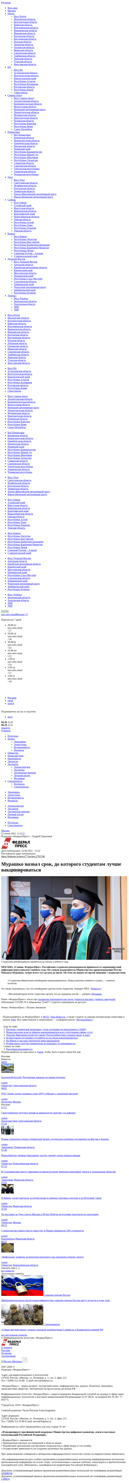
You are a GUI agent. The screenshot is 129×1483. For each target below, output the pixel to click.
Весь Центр (20, 16)
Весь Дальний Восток (25, 261)
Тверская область (23, 58)
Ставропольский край (25, 256)
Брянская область (23, 25)
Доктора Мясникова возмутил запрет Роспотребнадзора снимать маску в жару (48, 1035)
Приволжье (14, 132)
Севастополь (21, 92)
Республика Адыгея (24, 81)
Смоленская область (25, 53)
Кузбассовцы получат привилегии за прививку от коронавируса (40, 1043)
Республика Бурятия (25, 292)
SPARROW (6, 1473)
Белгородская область (25, 22)
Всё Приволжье (22, 135)
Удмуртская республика (26, 168)
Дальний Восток (16, 259)
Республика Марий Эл (26, 154)
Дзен (13, 1019)
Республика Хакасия (25, 228)
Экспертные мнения (25, 772)
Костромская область (25, 39)
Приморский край (23, 276)
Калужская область (24, 36)
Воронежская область (25, 30)
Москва (12, 10)
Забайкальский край (25, 290)
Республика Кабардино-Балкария (32, 245)
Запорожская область (25, 301)
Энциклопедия (22, 767)
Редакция (6, 1353)
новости (5, 728)
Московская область (24, 19)
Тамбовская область (24, 56)
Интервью (19, 778)
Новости (96, 988)
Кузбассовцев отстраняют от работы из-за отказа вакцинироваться (42, 1038)
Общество (13, 753)
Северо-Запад (15, 95)
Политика (13, 736)
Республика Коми (23, 126)
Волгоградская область (26, 75)
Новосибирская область (26, 216)
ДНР (16, 309)
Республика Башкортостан (28, 151)
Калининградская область (28, 103)
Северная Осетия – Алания (28, 253)
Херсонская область (24, 304)
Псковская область (24, 120)
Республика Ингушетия (26, 242)
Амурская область (23, 264)
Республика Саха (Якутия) (28, 278)
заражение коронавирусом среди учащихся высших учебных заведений (76, 999)
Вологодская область (25, 106)
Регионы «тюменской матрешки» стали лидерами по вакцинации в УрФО (46, 1029)
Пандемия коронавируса (19, 1049)
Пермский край (22, 149)
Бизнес (11, 739)
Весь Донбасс (21, 298)
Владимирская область (26, 27)
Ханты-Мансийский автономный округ (35, 194)
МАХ (46, 1017)
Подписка (19, 784)
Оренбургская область (26, 143)
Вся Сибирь (20, 202)
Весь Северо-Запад (24, 98)
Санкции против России (57, 1295)
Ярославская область (25, 64)
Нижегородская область (26, 140)
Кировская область (24, 137)
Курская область (22, 41)
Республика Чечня (24, 250)
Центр (11, 13)
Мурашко (97, 994)
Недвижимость (22, 747)
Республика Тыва (23, 225)
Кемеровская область (25, 211)
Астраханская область (25, 72)
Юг (9, 67)
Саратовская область (25, 166)
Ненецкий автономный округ (30, 109)
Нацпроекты (14, 758)
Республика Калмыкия (26, 84)
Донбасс (12, 295)
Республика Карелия (25, 123)
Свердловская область (26, 182)
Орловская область (24, 47)
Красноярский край (24, 214)
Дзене (40, 1052)
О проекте (6, 1347)
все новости (7, 1270)
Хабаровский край (24, 284)
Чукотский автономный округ (30, 287)
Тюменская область (24, 191)
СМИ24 (5, 1479)
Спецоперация (52, 1324)
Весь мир (12, 8)
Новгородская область (26, 118)
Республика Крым (23, 89)
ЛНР (16, 307)
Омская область (22, 219)
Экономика (20, 741)
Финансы (19, 750)
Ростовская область (24, 87)
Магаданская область (25, 273)
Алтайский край (22, 205)
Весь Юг (18, 70)
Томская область (22, 230)
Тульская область (23, 61)
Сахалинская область (25, 281)
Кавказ (11, 233)
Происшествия (15, 755)
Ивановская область (24, 33)
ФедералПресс (84, 1019)
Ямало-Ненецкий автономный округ (33, 197)
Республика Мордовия (26, 157)
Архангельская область (26, 101)
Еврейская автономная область (30, 267)
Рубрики (6, 730)
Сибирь (12, 199)
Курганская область (24, 188)
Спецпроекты (15, 781)
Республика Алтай (24, 222)
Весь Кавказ (20, 236)
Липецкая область (23, 44)
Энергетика (20, 744)
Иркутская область (24, 208)
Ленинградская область (26, 112)
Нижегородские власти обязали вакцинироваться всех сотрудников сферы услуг (49, 1032)
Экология (13, 761)
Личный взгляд (22, 775)
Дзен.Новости (57, 1017)
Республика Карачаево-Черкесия (31, 247)
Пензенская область (24, 146)
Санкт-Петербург (23, 129)
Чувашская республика (26, 174)
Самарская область (24, 163)
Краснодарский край (25, 78)
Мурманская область (25, 115)
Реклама (12, 697)
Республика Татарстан (26, 160)
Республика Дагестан (25, 239)
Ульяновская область (25, 171)
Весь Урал (19, 180)
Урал (10, 177)
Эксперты (13, 764)
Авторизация (8, 1356)
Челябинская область (25, 185)
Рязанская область (23, 50)
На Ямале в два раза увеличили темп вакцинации (33, 1040)
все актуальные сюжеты (14, 1335)
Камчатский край (23, 270)
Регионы (6, 2)
